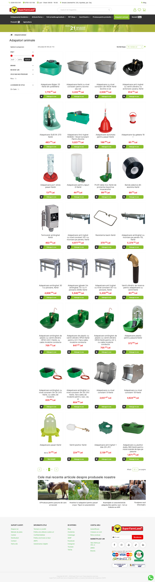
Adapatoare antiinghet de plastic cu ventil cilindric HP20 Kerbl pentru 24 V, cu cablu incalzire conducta (105, 340)
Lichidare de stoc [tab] (17, 85)
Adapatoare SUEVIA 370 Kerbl (50, 136)
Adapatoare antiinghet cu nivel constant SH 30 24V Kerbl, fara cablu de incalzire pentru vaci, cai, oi (78, 394)
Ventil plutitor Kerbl (77, 445)
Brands (92, 551)
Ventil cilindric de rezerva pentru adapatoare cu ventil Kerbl (133, 287)
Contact (13, 541)
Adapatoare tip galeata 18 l (133, 136)
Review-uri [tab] (14, 70)
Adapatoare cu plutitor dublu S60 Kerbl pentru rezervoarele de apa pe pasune (133, 448)
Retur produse (95, 535)
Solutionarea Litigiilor (41, 544)
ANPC (36, 541)
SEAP (69, 538)
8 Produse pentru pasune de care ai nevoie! (53, 504)
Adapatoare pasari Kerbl (50, 445)
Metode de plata (16, 532)
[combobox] (84, 10)
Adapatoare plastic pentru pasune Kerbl (133, 337)
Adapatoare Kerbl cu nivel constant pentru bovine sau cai (78, 86)
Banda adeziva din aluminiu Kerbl (133, 186)
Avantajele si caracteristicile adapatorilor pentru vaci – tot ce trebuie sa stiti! (114, 505)
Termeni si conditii (40, 529)
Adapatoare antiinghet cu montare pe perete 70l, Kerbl (133, 237)
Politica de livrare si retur (42, 538)
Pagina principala (11, 35)
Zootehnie (71, 532)
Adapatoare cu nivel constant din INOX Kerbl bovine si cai (105, 86)
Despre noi (14, 529)
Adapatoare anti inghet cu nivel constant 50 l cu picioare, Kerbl (105, 287)
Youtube (70, 547)
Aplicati (27, 59)
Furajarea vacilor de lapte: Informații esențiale (144, 503)
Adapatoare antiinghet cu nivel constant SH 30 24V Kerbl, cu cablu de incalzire (50, 393)
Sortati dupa (121, 47)
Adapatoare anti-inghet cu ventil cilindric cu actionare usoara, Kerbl (133, 86)
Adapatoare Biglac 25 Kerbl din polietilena (50, 85)
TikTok (70, 550)
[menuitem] (19, 16)
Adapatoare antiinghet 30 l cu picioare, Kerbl (50, 286)
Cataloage (71, 535)
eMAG (92, 548)
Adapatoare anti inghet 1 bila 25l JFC (105, 446)
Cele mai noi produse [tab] (19, 74)
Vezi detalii (51, 459)
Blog (69, 529)
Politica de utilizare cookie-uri (44, 532)
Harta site (14, 544)
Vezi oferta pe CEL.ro (95, 544)
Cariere (13, 535)
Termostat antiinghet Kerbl (50, 236)
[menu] (77, 19)
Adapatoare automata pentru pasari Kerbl (105, 136)
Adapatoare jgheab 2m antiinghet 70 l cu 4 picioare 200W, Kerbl (78, 287)
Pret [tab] (12, 52)
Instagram (71, 544)
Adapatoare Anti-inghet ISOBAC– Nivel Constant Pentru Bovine (78, 137)
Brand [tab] (13, 65)
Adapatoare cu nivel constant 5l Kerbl (105, 391)
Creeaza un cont (96, 532)
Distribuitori (15, 538)
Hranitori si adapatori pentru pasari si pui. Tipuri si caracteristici (84, 504)
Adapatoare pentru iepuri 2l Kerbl (78, 186)
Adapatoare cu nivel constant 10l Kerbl (133, 391)
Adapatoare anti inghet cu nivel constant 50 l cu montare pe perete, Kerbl (78, 237)
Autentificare (94, 529)
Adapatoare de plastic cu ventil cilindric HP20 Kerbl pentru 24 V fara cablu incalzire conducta (78, 339)
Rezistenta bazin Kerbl (105, 235)
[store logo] (22, 9)
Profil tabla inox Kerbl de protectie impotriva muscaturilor (105, 187)
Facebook (71, 541)
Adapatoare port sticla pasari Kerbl (50, 186)
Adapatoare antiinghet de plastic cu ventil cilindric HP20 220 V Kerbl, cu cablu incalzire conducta (50, 339)
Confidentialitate (39, 535)
